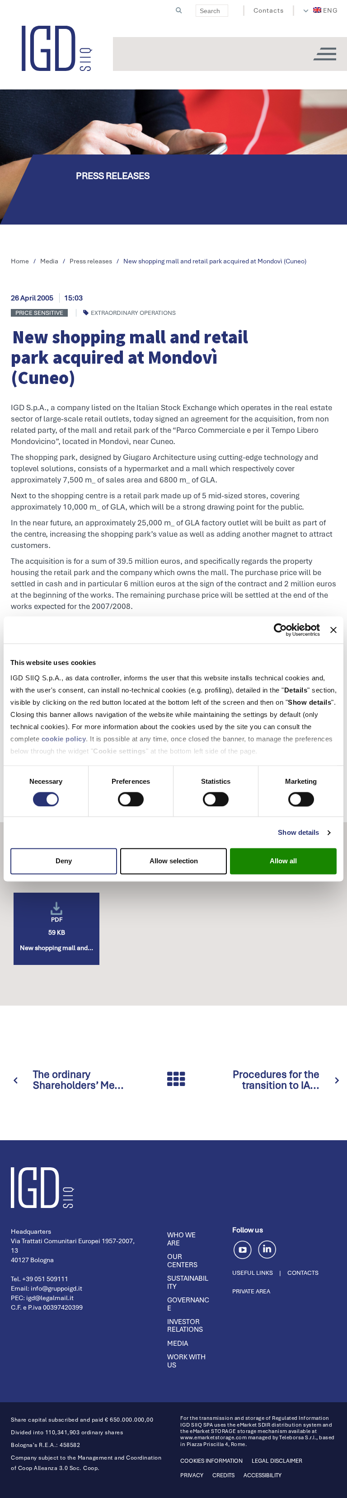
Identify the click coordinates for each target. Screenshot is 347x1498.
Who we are (181, 1239)
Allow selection (174, 861)
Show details (298, 832)
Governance (188, 1304)
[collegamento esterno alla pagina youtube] (244, 1248)
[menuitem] (325, 10)
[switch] (131, 799)
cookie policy (64, 739)
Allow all (283, 861)
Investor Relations (185, 1325)
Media (177, 1343)
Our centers (182, 1260)
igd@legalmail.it (50, 1298)
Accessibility (262, 1475)
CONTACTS (303, 1273)
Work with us (186, 1361)
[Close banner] (333, 630)
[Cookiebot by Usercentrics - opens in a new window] (280, 630)
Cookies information (211, 1461)
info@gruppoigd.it (56, 1288)
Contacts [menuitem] (268, 10)
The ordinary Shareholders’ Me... (78, 1079)
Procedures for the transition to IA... (276, 1079)
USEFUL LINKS (252, 1273)
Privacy (191, 1475)
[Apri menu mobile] (324, 54)
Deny (64, 861)
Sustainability (187, 1282)
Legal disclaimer (277, 1461)
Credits (223, 1475)
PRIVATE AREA (251, 1291)
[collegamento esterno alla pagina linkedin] (267, 1248)
